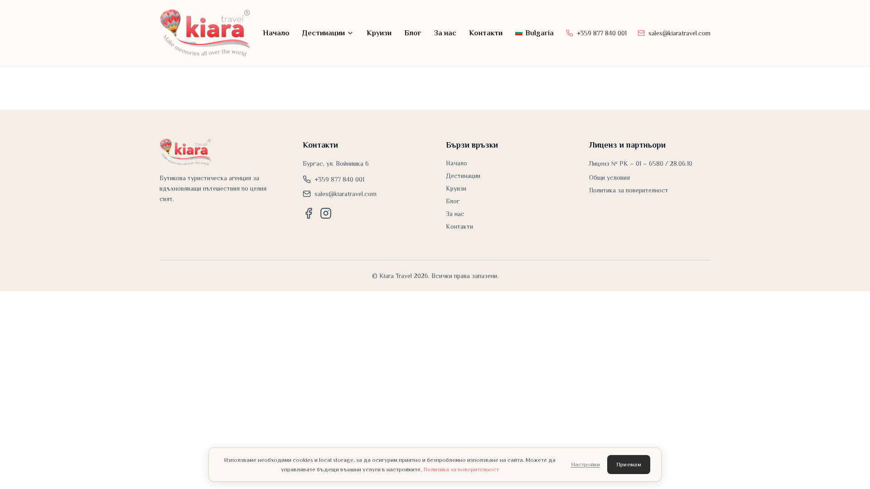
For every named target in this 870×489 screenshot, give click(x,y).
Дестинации (323, 33)
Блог (412, 33)
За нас (445, 33)
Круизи (379, 33)
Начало (276, 33)
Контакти (486, 33)
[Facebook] (308, 213)
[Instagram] (326, 213)
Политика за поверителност (628, 190)
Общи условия (609, 177)
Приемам (628, 464)
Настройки (585, 464)
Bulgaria (539, 33)
